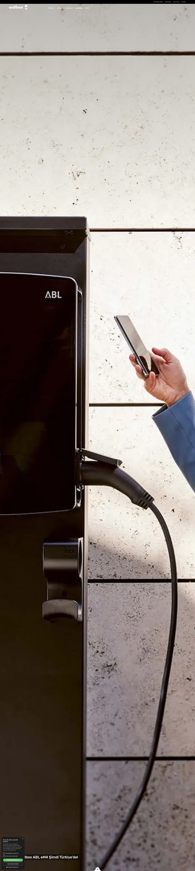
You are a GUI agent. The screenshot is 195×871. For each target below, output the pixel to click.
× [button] (22, 838)
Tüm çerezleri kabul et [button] (13, 860)
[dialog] (13, 853)
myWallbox (79, 8)
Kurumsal (69, 8)
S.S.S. (87, 8)
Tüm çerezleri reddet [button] (13, 864)
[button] (13, 867)
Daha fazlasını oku (12, 850)
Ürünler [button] (51, 8)
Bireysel (60, 8)
